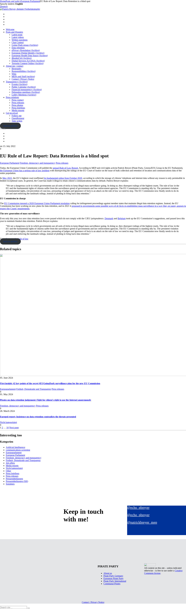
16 (7, 427)
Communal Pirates (111, 583)
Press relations (12, 97)
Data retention (18, 47)
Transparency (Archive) (17, 81)
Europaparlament (8, 389)
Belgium (122, 218)
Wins (14, 74)
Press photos (17, 105)
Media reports (18, 110)
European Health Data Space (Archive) (30, 55)
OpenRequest (18, 118)
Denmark (109, 218)
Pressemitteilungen (14, 478)
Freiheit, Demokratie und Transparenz (33, 389)
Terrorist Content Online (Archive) (27, 63)
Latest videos (18, 37)
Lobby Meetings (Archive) (24, 95)
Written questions (19, 40)
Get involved (12, 113)
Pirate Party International (114, 581)
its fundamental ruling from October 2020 (63, 178)
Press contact (18, 100)
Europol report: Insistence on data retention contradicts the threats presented (38, 416)
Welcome (10, 29)
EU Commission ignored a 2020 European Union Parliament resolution (37, 203)
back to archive (10, 126)
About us (107, 573)
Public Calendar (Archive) (24, 87)
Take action (17, 121)
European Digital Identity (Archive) (28, 53)
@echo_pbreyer (138, 507)
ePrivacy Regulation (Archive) (26, 50)
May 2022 (7, 178)
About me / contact (14, 66)
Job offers (10, 463)
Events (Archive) (19, 84)
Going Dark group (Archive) (25, 45)
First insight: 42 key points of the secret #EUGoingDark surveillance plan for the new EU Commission (50, 383)
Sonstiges (10, 484)
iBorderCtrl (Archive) (22, 58)
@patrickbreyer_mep (142, 522)
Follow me (17, 115)
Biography (16, 68)
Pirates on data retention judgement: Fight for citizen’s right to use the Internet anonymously (45, 400)
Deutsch (4, 6)
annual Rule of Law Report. (65, 168)
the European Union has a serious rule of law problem (24, 170)
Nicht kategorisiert (8, 422)
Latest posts (17, 34)
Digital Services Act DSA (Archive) (28, 61)
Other (8, 471)
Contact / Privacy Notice (23, 79)
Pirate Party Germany (113, 576)
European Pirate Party (113, 578)
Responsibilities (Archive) (23, 71)
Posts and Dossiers (14, 32)
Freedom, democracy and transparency (37, 163)
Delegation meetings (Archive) (26, 92)
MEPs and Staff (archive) (23, 76)
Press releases (18, 102)
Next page (14, 427)
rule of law (23, 239)
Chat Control (18, 42)
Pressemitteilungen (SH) (17, 481)
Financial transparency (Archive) (27, 89)
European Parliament (9, 163)
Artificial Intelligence (15, 447)
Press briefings (18, 108)
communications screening (18, 450)
